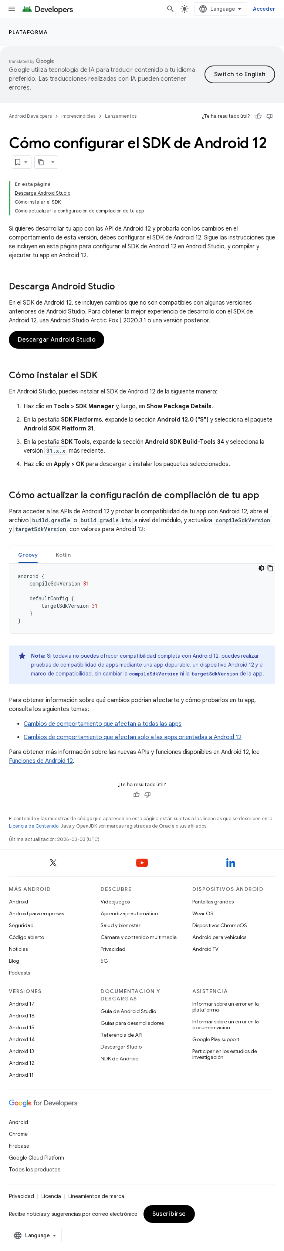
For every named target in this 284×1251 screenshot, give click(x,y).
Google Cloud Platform (36, 1157)
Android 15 (21, 1027)
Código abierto (26, 937)
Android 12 (21, 1063)
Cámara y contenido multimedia (139, 937)
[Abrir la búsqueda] (170, 8)
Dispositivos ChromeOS (219, 925)
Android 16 (22, 1015)
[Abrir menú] (11, 9)
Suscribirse (169, 1214)
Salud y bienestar (121, 925)
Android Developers (30, 116)
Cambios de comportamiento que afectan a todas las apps (103, 724)
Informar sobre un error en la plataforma (225, 1006)
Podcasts (19, 972)
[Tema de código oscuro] (261, 568)
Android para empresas (36, 913)
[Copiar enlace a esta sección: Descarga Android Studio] (122, 287)
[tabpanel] (142, 598)
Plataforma (28, 32)
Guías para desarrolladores (132, 1023)
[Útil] (258, 116)
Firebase (19, 1146)
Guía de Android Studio (128, 1011)
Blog (14, 960)
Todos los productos (34, 1169)
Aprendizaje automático (129, 913)
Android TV (205, 949)
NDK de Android (120, 1058)
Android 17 (21, 1003)
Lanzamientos (120, 116)
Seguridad (21, 925)
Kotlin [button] (63, 554)
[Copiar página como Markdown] (41, 162)
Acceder (264, 9)
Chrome (18, 1134)
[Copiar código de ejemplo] (270, 568)
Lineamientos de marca (96, 1196)
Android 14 (22, 1039)
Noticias (18, 949)
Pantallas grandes (213, 901)
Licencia (51, 1196)
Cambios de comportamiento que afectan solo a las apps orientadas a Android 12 (132, 737)
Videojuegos (115, 901)
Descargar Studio (121, 1046)
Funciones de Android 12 (41, 761)
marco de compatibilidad (61, 673)
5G (104, 960)
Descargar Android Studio (56, 339)
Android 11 (21, 1074)
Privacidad (113, 949)
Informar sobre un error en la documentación (225, 1024)
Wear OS (202, 913)
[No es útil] (269, 116)
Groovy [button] (28, 554)
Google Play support (215, 1039)
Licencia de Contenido (33, 826)
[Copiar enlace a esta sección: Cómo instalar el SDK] (105, 376)
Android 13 (21, 1051)
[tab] (28, 554)
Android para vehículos (219, 937)
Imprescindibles (78, 116)
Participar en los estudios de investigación (224, 1054)
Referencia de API (121, 1035)
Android (18, 901)
